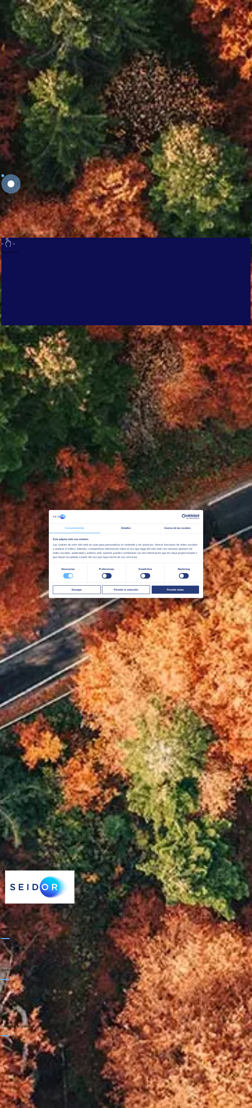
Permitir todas (175, 589)
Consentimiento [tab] (74, 528)
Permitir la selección (126, 589)
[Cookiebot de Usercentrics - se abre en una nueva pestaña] (184, 516)
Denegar (77, 589)
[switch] (107, 576)
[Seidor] (39, 887)
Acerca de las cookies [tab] (177, 528)
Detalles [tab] (126, 528)
